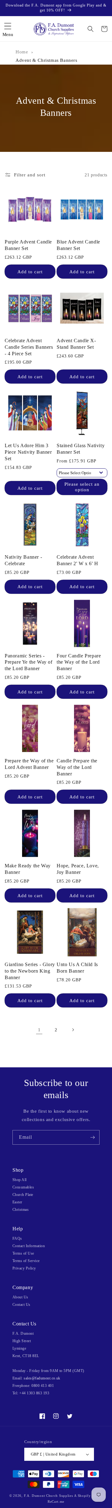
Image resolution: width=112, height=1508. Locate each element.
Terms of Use (23, 1253)
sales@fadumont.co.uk (42, 1378)
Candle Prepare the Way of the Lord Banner (77, 767)
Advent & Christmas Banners (46, 60)
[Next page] (73, 1030)
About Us (20, 1297)
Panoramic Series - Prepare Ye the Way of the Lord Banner (29, 662)
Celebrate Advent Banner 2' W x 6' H (77, 560)
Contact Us (21, 1304)
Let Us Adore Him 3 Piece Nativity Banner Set (28, 452)
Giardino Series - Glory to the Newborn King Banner (30, 971)
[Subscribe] (92, 1137)
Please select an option (82, 487)
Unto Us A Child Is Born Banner (77, 968)
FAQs (17, 1238)
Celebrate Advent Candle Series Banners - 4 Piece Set (29, 347)
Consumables (23, 1187)
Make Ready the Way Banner (28, 869)
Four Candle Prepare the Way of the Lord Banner (79, 662)
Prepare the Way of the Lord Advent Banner (29, 764)
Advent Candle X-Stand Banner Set (76, 344)
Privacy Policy (24, 1268)
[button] (8, 29)
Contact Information (28, 1246)
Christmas (20, 1209)
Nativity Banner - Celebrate (23, 560)
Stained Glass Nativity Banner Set (81, 449)
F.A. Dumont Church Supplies (48, 1495)
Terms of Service (26, 1261)
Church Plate (22, 1194)
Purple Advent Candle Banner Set (28, 245)
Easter (17, 1202)
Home (22, 51)
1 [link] (39, 1029)
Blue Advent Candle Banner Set (78, 245)
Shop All (19, 1180)
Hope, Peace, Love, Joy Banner (78, 869)
